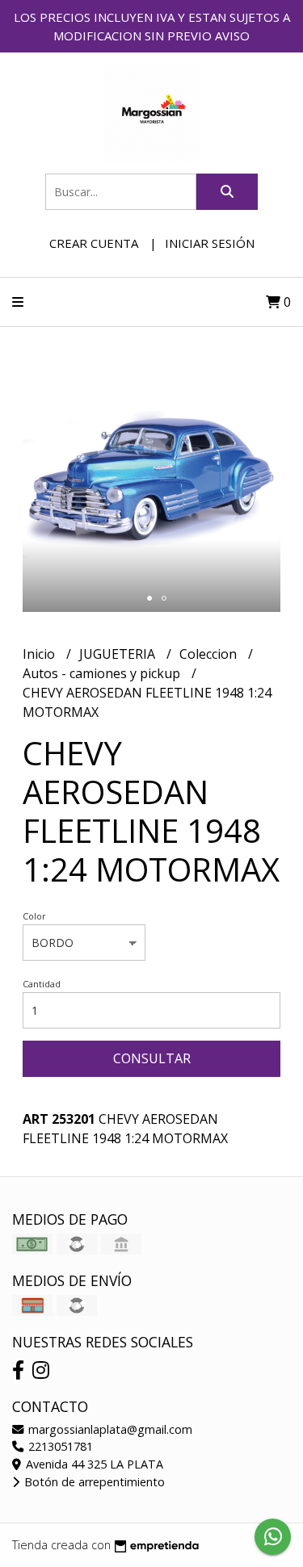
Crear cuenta (93, 243)
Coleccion (209, 654)
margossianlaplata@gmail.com (108, 1429)
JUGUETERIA (118, 654)
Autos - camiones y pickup (103, 673)
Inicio (40, 654)
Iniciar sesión (210, 243)
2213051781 (59, 1446)
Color (34, 916)
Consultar (152, 1058)
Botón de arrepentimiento (93, 1481)
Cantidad (42, 984)
